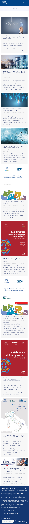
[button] (14, 518)
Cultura (4, 112)
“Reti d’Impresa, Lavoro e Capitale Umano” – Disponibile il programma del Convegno (14, 470)
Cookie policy (15, 505)
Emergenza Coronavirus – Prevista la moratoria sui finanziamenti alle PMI (14, 72)
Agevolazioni (6, 40)
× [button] (27, 487)
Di (13, 40)
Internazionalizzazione (8, 149)
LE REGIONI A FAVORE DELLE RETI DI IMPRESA (13, 202)
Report (8, 112)
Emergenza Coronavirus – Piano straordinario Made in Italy (13, 146)
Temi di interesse (14, 76)
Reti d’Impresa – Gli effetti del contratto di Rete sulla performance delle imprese (12, 379)
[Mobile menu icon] (27, 3)
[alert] (14, 505)
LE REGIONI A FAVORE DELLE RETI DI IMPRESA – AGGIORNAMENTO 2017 (13, 436)
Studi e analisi (6, 205)
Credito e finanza (6, 76)
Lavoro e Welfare (6, 473)
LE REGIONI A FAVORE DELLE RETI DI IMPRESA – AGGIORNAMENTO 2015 (13, 317)
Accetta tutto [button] (7, 521)
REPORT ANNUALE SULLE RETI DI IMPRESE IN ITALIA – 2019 (12, 109)
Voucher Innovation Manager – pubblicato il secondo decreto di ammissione (13, 37)
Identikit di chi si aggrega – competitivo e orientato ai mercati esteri (14, 260)
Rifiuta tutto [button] (21, 521)
